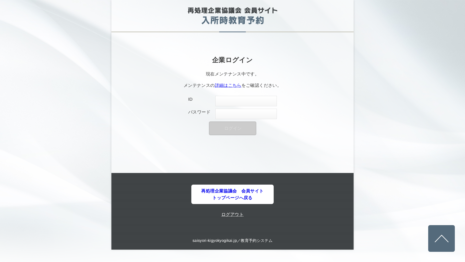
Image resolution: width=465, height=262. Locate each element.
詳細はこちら (228, 85)
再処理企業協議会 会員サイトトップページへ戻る (232, 194)
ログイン (233, 128)
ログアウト (232, 214)
